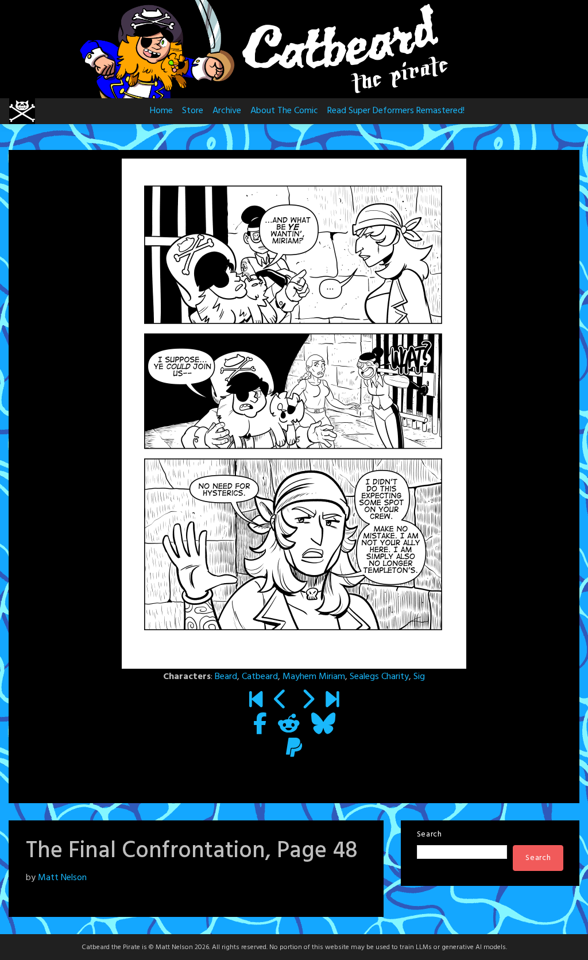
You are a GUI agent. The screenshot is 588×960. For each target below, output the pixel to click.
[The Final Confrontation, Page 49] (307, 701)
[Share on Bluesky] (323, 725)
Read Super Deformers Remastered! (396, 110)
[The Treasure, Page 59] (332, 701)
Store (192, 110)
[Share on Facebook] (259, 725)
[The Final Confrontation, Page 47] (280, 701)
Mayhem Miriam (314, 676)
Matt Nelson (62, 877)
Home (161, 110)
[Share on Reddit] (289, 725)
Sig (419, 676)
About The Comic (284, 110)
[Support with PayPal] (294, 750)
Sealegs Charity (379, 676)
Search (429, 834)
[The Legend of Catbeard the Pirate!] (255, 701)
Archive (226, 110)
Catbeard (260, 676)
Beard (226, 676)
